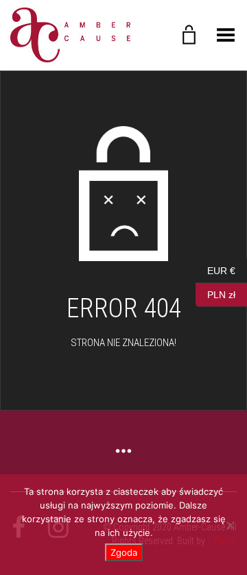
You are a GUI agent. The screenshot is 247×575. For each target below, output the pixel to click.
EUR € (215, 269)
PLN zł (215, 293)
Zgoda (123, 552)
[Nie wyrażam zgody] (230, 525)
